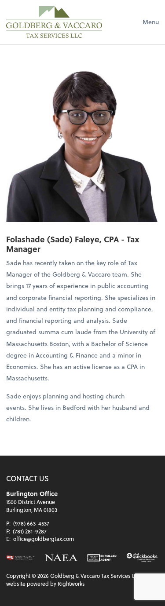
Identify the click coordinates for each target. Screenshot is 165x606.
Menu (151, 21)
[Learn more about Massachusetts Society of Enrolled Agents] (21, 558)
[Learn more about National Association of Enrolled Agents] (61, 558)
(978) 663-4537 (31, 523)
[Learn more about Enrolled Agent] (102, 558)
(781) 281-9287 (30, 531)
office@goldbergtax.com (43, 539)
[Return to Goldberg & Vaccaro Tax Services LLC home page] (54, 22)
